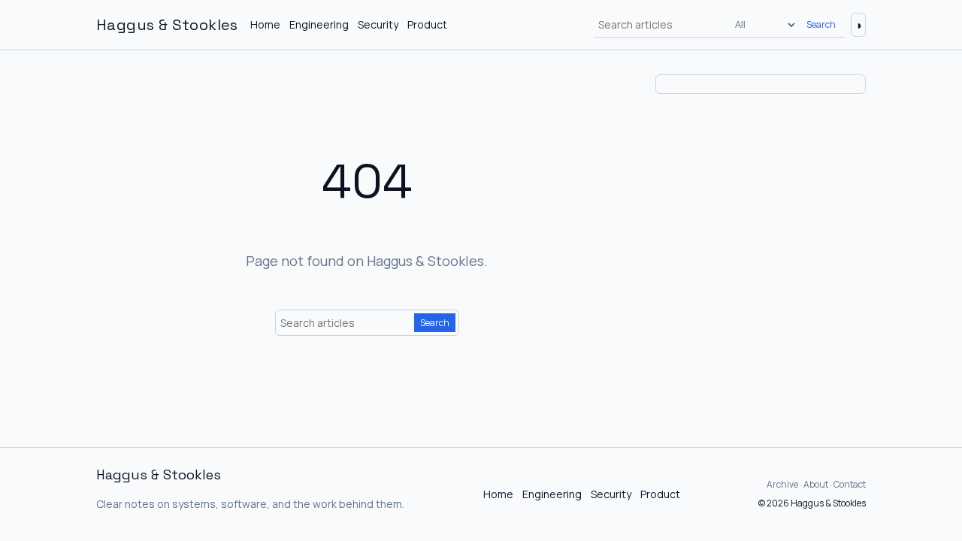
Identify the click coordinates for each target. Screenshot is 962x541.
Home (265, 24)
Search (821, 24)
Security (378, 24)
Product (427, 24)
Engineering (319, 24)
